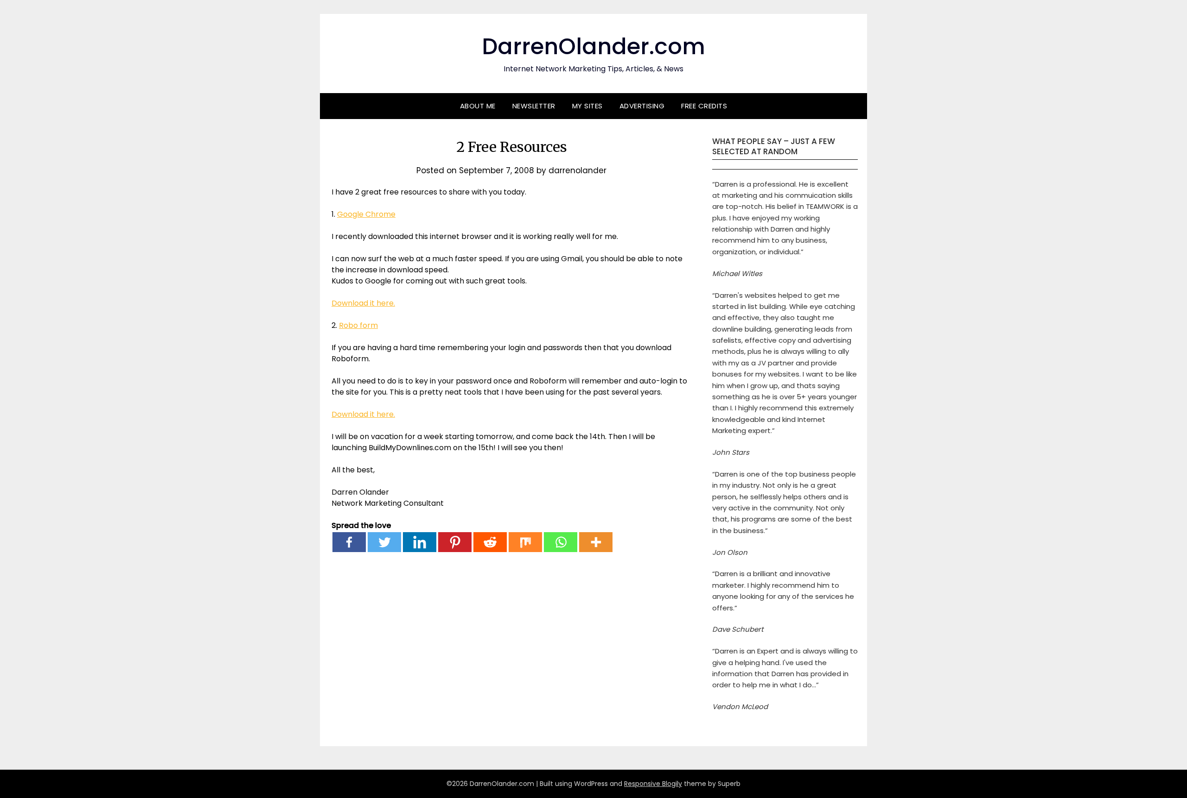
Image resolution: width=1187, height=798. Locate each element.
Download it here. (363, 303)
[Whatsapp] (560, 542)
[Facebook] (349, 542)
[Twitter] (384, 542)
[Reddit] (490, 542)
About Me (478, 106)
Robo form (358, 325)
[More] (596, 542)
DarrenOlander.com (593, 46)
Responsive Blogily (653, 783)
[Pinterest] (455, 542)
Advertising (642, 106)
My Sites (587, 106)
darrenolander (577, 170)
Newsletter (533, 106)
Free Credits (704, 106)
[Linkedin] (419, 542)
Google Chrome (366, 214)
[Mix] (525, 542)
